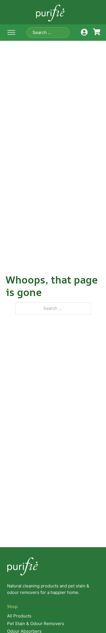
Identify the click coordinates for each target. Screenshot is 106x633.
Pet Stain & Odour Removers (35, 623)
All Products (19, 616)
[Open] (11, 32)
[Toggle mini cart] (96, 32)
